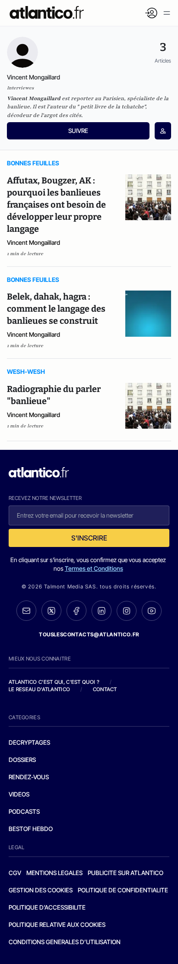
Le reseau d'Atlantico (39, 689)
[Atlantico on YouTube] (152, 611)
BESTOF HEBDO (31, 828)
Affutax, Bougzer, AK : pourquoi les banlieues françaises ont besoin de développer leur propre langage (56, 204)
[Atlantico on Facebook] (76, 611)
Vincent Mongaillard (33, 242)
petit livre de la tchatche (112, 106)
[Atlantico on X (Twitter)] (51, 611)
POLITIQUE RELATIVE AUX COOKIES (57, 924)
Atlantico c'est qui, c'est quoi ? (54, 682)
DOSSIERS (22, 759)
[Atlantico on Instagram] (127, 611)
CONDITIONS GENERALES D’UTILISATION (65, 941)
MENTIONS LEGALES (54, 872)
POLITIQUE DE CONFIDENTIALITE (123, 890)
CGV (15, 872)
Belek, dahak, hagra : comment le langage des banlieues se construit (56, 308)
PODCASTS (24, 811)
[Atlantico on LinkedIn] (101, 611)
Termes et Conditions (94, 568)
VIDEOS (19, 794)
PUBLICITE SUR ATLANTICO (125, 872)
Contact (105, 689)
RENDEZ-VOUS (29, 777)
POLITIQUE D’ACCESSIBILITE (47, 907)
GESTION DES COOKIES (41, 890)
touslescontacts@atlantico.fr (89, 634)
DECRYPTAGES (29, 742)
